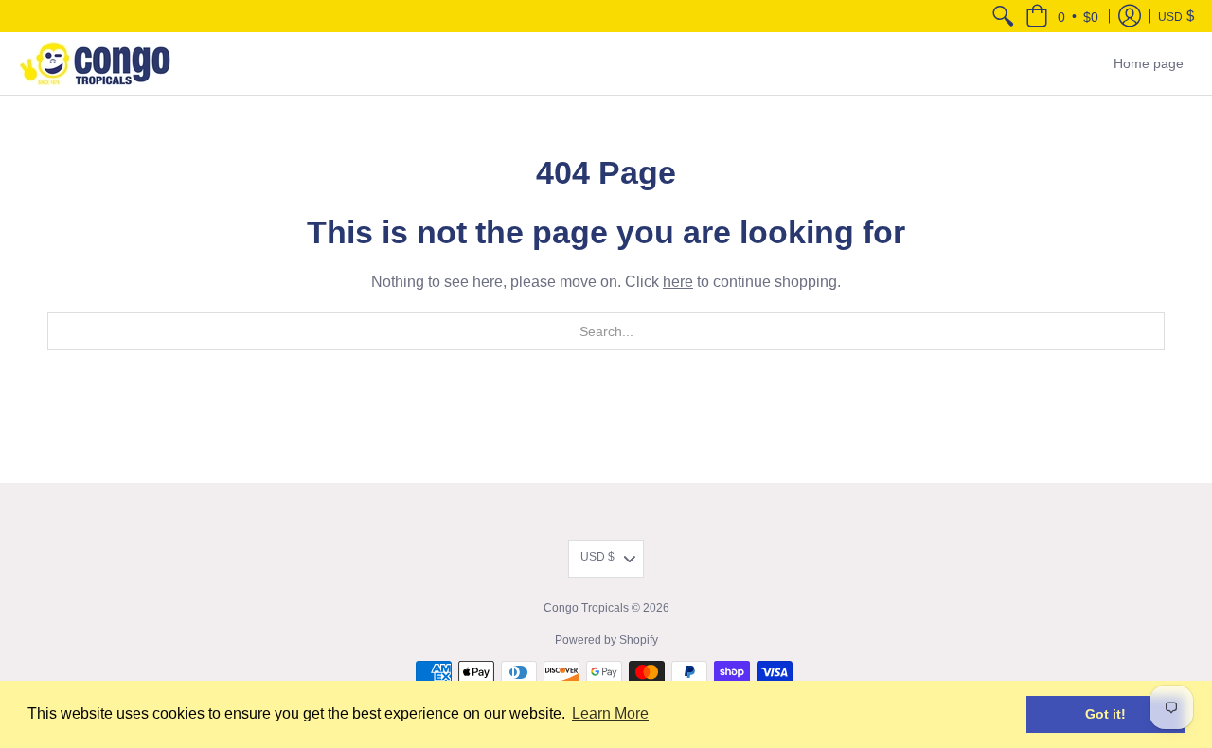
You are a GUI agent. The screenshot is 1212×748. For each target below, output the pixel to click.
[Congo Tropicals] (94, 63)
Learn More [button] (610, 713)
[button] (1062, 16)
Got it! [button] (1105, 713)
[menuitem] (1003, 16)
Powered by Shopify (606, 640)
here (678, 282)
